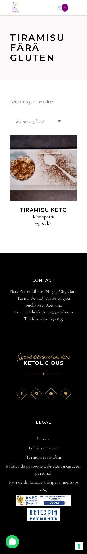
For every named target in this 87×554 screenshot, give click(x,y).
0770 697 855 (51, 319)
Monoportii (43, 217)
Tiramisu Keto (43, 210)
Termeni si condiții (43, 457)
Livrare (43, 439)
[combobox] (38, 121)
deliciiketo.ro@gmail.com (50, 312)
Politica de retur (43, 448)
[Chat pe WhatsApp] (12, 541)
